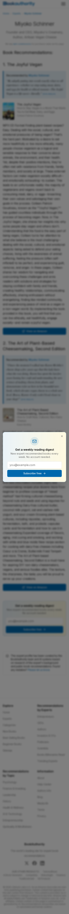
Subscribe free (32, 473)
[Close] (61, 436)
